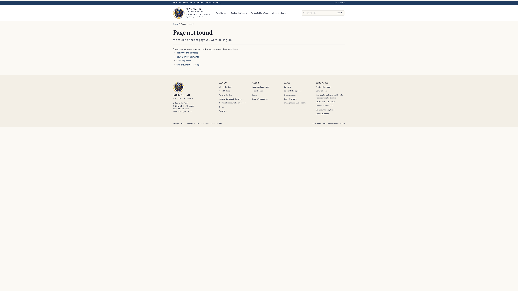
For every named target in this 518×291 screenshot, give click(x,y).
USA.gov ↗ (191, 123)
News (221, 107)
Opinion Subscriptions (292, 91)
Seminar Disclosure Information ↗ (232, 103)
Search (339, 13)
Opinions (287, 87)
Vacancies (223, 111)
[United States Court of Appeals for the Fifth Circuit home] (179, 13)
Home (175, 24)
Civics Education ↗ (323, 113)
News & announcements (187, 56)
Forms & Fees (257, 91)
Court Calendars (290, 99)
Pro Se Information (323, 87)
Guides (254, 95)
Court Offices (224, 91)
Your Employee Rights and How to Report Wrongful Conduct (329, 96)
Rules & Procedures (260, 99)
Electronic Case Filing (260, 87)
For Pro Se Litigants (239, 13)
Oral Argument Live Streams (295, 103)
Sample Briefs (321, 91)
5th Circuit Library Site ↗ (325, 110)
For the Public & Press (260, 13)
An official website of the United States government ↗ (197, 3)
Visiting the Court (226, 95)
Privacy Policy (178, 123)
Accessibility (339, 3)
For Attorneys (221, 13)
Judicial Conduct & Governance (231, 99)
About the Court (279, 13)
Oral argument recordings (188, 64)
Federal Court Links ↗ (324, 106)
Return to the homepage (188, 52)
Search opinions (183, 60)
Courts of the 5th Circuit (325, 102)
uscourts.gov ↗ (203, 123)
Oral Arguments (290, 95)
